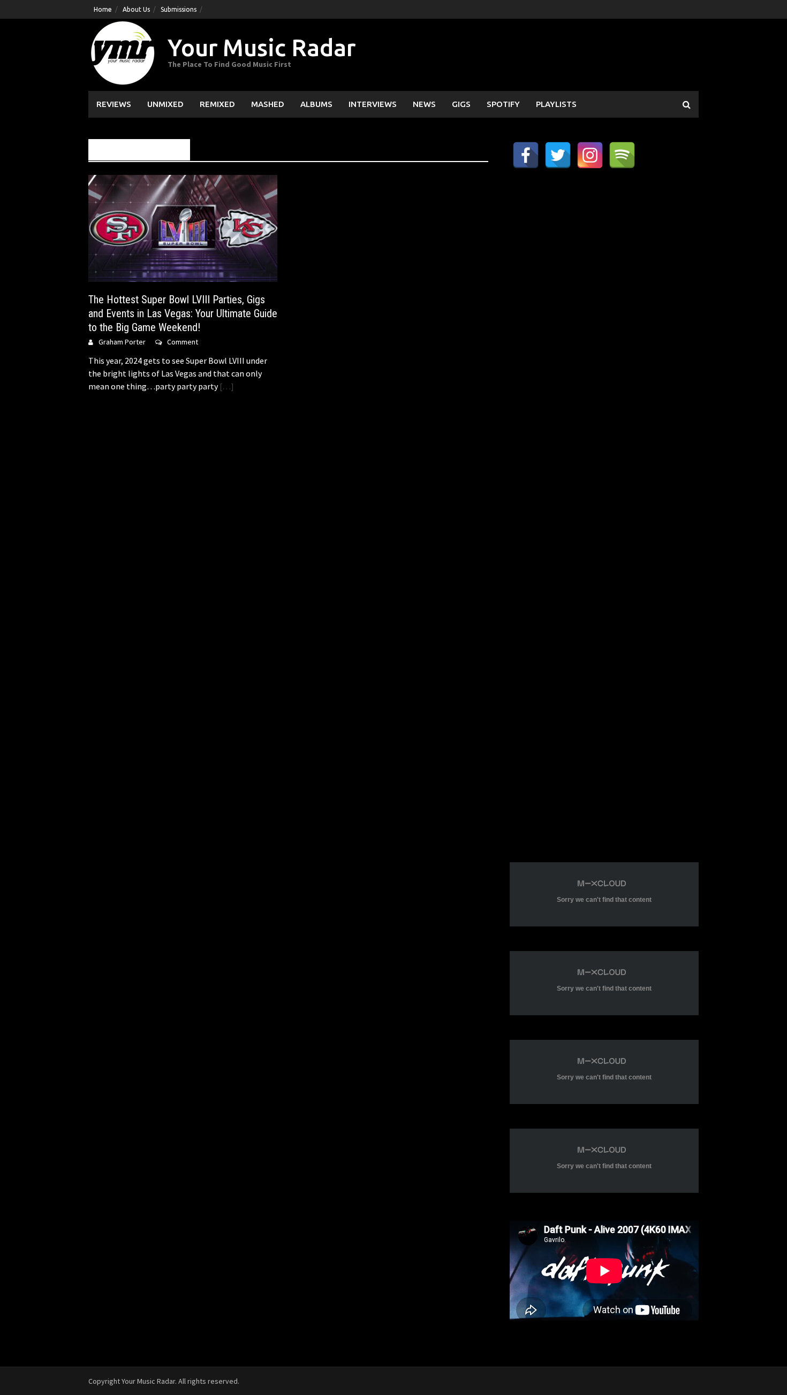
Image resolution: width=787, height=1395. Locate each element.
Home (103, 9)
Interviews (373, 104)
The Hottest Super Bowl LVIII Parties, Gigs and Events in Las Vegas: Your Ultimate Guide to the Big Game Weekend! (182, 313)
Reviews (113, 104)
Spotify (503, 104)
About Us (136, 9)
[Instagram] (590, 155)
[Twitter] (557, 155)
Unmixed (165, 104)
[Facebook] (525, 155)
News (424, 104)
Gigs (461, 104)
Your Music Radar (261, 47)
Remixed (217, 104)
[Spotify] (622, 155)
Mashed (267, 104)
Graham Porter (122, 342)
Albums (316, 104)
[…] (226, 386)
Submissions (178, 9)
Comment (182, 342)
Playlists (556, 104)
